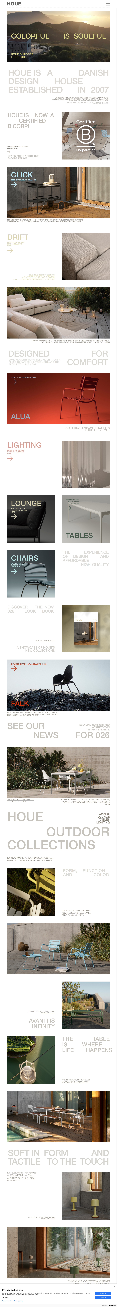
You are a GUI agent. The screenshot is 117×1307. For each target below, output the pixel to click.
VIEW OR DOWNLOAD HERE (45, 641)
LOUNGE (104, 816)
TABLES (104, 819)
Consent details (6, 1301)
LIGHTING (103, 822)
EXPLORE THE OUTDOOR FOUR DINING (41, 1011)
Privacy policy (18, 1301)
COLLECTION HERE (48, 1013)
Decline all (103, 1297)
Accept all (103, 1293)
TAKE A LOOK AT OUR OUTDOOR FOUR (20, 800)
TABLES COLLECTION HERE (17, 801)
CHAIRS (104, 813)
